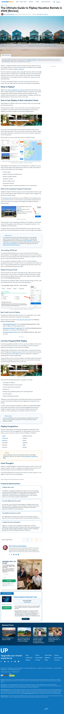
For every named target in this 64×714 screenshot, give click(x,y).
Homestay (4, 440)
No (36, 539)
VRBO (24, 445)
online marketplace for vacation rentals (18, 90)
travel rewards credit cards (23, 319)
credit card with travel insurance (11, 245)
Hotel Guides (48, 655)
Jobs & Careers (58, 657)
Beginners (47, 657)
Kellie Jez (46, 14)
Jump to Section (5, 55)
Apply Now (7, 607)
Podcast (56, 655)
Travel (37, 1)
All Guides (10, 668)
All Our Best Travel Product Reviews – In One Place (54, 640)
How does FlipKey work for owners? (11, 501)
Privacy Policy (4, 668)
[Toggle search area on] (54, 2)
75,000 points (27, 602)
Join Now (9, 580)
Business (31, 1)
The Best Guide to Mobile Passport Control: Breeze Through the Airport (38, 640)
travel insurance (28, 240)
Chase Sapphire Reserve (10, 324)
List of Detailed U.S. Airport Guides (7, 639)
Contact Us (57, 660)
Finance (37, 655)
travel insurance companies (10, 243)
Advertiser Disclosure (58, 2)
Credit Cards (23, 1)
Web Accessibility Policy (30, 668)
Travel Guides (38, 657)
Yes (27, 539)
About (46, 660)
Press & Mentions (48, 668)
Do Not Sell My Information (14, 669)
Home (2, 5)
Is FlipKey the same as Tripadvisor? (11, 522)
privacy (9, 583)
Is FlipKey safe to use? (8, 487)
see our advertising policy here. (28, 693)
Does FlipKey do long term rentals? (11, 513)
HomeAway (5, 438)
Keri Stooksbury (40, 14)
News (17, 1)
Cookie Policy (40, 668)
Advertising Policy (31, 60)
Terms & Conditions (18, 668)
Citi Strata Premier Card (10, 332)
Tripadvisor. (21, 69)
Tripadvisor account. (16, 352)
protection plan (7, 198)
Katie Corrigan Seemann (9, 14)
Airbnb (3, 436)
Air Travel (37, 660)
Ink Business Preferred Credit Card (12, 328)
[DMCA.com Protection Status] (4, 675)
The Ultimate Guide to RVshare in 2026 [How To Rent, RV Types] (24, 640)
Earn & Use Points (46, 1)
